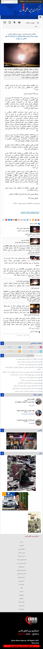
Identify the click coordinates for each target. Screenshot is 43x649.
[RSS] (14, 23)
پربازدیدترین (30, 355)
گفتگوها (22, 599)
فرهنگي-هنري (21, 549)
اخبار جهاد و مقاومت (21, 570)
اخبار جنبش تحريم (21, 563)
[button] (4, 23)
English (22, 1)
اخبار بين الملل (21, 556)
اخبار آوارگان (21, 567)
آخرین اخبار (38, 355)
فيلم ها (21, 591)
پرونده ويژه (21, 606)
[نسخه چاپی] (19, 23)
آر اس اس (9, 351)
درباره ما (35, 1)
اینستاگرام (31, 347)
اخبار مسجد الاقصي (21, 574)
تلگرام (9, 347)
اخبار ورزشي (21, 581)
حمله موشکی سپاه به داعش (30, 212)
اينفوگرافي (21, 595)
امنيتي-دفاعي (21, 553)
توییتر (31, 351)
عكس (21, 588)
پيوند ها (39, 1)
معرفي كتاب (21, 609)
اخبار (21, 542)
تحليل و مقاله (21, 602)
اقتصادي (21, 545)
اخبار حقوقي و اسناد (21, 560)
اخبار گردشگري (21, 577)
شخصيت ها (21, 584)
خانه (38, 23)
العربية (26, 1)
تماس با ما (31, 1)
